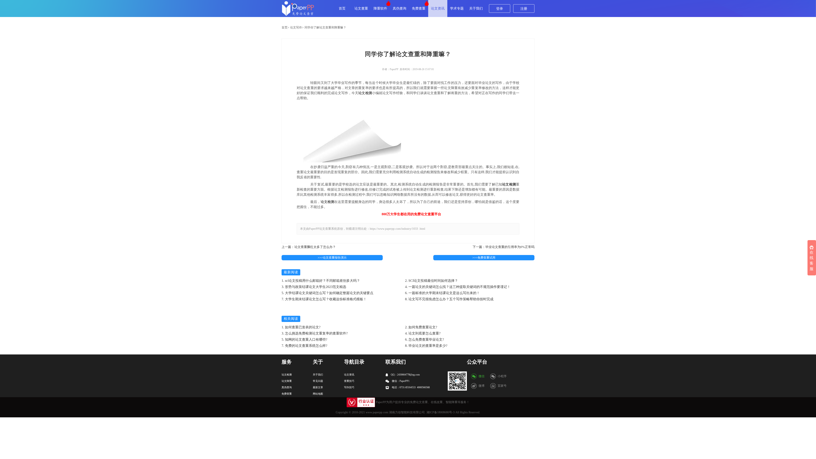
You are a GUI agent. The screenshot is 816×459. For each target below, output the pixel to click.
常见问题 (318, 381)
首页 (342, 8)
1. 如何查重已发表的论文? (301, 327)
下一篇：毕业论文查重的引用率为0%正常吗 (503, 247)
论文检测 (509, 184)
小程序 (502, 376)
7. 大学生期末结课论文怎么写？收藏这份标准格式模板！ (324, 299)
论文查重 (361, 8)
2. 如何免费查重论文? (421, 327)
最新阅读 (291, 272)
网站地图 (318, 393)
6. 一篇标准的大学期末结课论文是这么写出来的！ (442, 293)
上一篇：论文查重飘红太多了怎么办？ (309, 247)
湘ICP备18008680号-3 (440, 412)
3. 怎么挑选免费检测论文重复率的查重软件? (315, 333)
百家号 (502, 385)
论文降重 (287, 381)
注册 (523, 8)
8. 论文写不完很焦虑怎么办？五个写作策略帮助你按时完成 (449, 299)
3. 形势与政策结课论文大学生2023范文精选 (314, 287)
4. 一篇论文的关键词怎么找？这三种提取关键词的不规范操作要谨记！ (457, 287)
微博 (481, 385)
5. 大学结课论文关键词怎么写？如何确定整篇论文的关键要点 (327, 293)
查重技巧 (349, 381)
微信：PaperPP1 (400, 381)
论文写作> (297, 27)
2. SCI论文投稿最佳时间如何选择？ (431, 280)
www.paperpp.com (377, 412)
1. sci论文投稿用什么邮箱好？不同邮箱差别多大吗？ (321, 280)
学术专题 (457, 8)
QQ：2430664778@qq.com (405, 374)
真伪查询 (399, 8)
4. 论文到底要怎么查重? (423, 333)
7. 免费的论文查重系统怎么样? (304, 345)
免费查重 (418, 8)
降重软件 (380, 8)
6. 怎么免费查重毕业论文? (424, 339)
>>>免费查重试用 (483, 257)
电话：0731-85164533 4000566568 (410, 387)
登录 (499, 8)
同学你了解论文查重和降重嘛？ (325, 27)
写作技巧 (349, 387)
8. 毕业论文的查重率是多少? (426, 345)
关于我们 (476, 8)
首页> (285, 27)
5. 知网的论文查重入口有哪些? (304, 339)
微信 (481, 376)
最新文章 (318, 387)
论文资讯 (438, 8)
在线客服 (811, 260)
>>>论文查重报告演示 (332, 257)
